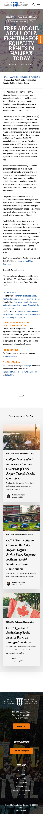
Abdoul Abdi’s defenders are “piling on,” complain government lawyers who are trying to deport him (21, 314)
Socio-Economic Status (24, 534)
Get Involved (21, 782)
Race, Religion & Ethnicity (27, 17)
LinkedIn (33, 372)
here (22, 270)
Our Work (21, 774)
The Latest (21, 778)
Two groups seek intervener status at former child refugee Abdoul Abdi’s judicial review (21, 305)
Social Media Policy (21, 791)
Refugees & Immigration (17, 21)
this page (27, 366)
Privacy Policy (21, 787)
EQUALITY (10, 17)
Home (5, 77)
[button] (38, 4)
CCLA (14, 64)
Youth (32, 21)
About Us (21, 770)
